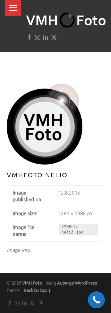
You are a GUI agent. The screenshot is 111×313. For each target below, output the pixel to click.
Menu (13, 8)
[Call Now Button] (96, 299)
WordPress (86, 283)
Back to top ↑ (37, 290)
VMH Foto (32, 283)
